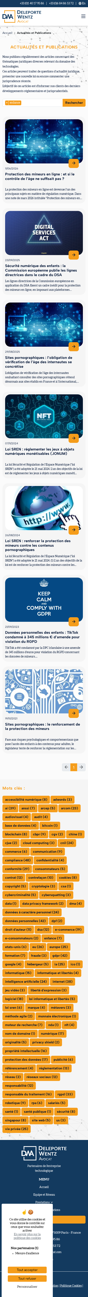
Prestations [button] (42, 1202)
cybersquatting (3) (56, 895)
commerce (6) (16, 852)
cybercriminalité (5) (20, 895)
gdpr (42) (59, 956)
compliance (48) (17, 860)
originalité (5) (15, 1042)
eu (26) (38, 947)
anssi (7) (28, 808)
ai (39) (10, 808)
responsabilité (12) (19, 1086)
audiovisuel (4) (16, 817)
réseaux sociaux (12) (42, 1077)
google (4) (13, 964)
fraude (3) (38, 956)
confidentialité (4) (50, 860)
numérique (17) (52, 1034)
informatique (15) (18, 973)
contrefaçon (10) (40, 878)
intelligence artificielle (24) (26, 982)
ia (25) (59, 964)
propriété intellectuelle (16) (26, 1051)
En (83, 3)
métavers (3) (61, 1008)
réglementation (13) (54, 1068)
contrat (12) (14, 878)
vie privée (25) (16, 1129)
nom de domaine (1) (20, 1034)
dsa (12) (43, 930)
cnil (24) (66, 843)
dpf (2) (57, 921)
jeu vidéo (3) (15, 990)
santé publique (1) (37, 1112)
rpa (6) (37, 1103)
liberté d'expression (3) (49, 990)
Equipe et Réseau (44, 1194)
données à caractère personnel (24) (32, 912)
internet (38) (62, 982)
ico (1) (75, 964)
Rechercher (74, 103)
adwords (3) (62, 800)
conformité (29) (17, 869)
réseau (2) (13, 1077)
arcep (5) (48, 808)
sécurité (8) (66, 1112)
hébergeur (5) (38, 964)
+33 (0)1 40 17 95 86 (32, 3)
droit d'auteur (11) (18, 930)
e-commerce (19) (68, 930)
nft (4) (69, 1025)
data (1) (10, 904)
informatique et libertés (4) (58, 973)
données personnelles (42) (25, 921)
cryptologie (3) (43, 886)
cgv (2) (57, 834)
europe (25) (59, 947)
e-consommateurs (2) (21, 938)
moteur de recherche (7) (23, 1025)
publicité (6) (63, 1060)
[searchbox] (23, 102)
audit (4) (41, 817)
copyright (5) (15, 886)
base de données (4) (20, 826)
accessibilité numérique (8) (26, 800)
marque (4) (36, 1008)
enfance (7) (53, 938)
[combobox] (32, 103)
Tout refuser (27, 1278)
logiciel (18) (14, 999)
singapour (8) (15, 1120)
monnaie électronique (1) (57, 1016)
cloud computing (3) (38, 843)
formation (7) (15, 956)
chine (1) (75, 834)
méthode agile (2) (18, 1016)
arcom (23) (69, 808)
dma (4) (75, 904)
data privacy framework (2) (42, 904)
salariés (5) (56, 1103)
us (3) (60, 1120)
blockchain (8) (16, 834)
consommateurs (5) (50, 869)
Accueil (7, 33)
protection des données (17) (26, 1060)
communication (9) (47, 852)
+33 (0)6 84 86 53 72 (61, 3)
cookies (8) (68, 878)
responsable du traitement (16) (28, 1094)
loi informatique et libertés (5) (52, 999)
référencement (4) (19, 1068)
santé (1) (11, 1112)
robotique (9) (15, 1103)
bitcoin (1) (50, 826)
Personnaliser (27, 1286)
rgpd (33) (65, 1094)
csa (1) (66, 886)
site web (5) (41, 1120)
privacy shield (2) (45, 1042)
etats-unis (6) (15, 947)
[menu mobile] (83, 16)
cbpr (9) (39, 834)
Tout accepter (27, 1270)
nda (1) (53, 1025)
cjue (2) (11, 843)
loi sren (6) (13, 1008)
